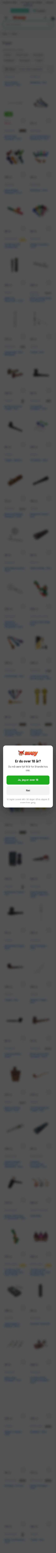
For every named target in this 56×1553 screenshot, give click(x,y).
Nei (28, 790)
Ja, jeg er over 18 (28, 779)
